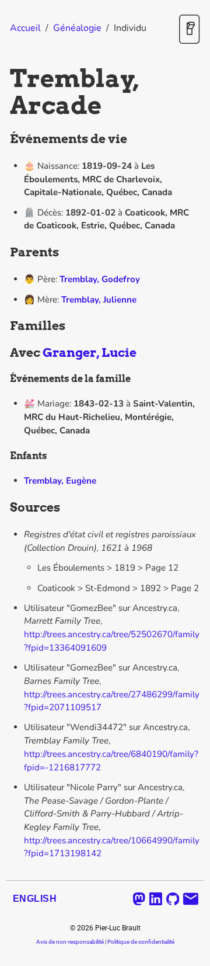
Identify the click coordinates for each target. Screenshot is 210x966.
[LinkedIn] (155, 898)
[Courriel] (190, 898)
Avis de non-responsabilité (70, 942)
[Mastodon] (139, 898)
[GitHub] (173, 898)
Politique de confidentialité (140, 942)
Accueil (25, 28)
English (35, 899)
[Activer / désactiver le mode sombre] (189, 30)
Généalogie (77, 28)
